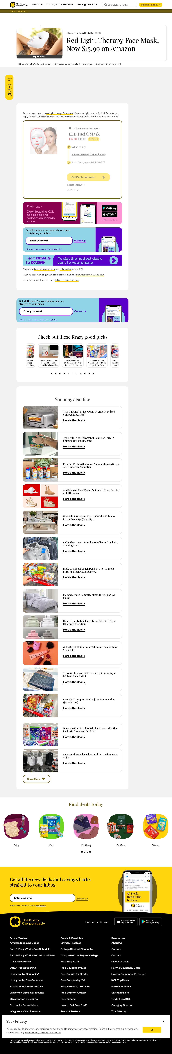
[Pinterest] (9, 93)
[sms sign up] (72, 260)
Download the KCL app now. (90, 274)
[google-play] (150, 922)
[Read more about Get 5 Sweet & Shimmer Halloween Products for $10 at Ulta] (40, 653)
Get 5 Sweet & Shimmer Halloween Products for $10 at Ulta (90, 648)
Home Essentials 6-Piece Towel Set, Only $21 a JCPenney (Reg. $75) (89, 622)
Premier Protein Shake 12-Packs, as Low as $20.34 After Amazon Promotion (91, 465)
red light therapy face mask (59, 113)
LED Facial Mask (84, 134)
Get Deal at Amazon (83, 177)
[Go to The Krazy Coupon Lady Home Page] (19, 5)
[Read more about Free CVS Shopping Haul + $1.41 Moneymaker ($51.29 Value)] (40, 705)
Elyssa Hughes (75, 33)
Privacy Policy (56, 249)
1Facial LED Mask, (88, 154)
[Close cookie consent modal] (164, 1021)
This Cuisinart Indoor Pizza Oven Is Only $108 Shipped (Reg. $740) (89, 413)
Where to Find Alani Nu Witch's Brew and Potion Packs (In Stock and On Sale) (90, 730)
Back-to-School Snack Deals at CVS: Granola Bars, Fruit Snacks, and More (88, 570)
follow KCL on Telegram (67, 280)
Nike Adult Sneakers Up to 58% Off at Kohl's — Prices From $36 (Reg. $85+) (89, 518)
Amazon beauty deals (44, 269)
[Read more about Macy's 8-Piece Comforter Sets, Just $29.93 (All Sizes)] (40, 601)
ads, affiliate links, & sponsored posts (43, 64)
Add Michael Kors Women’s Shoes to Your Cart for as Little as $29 (91, 491)
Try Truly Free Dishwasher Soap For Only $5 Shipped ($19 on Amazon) (88, 439)
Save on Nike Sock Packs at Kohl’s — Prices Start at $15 (90, 756)
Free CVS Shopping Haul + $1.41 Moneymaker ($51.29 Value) (89, 701)
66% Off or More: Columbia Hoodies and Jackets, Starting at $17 (90, 544)
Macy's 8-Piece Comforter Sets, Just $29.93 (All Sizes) (89, 596)
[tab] (55, 373)
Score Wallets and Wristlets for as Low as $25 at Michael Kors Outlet (89, 675)
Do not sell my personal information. (43, 1032)
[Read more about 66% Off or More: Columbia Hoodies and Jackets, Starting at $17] (40, 548)
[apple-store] (125, 922)
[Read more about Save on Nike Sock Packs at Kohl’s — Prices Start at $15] (40, 760)
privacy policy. (131, 1028)
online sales (65, 269)
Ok (152, 1030)
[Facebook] (9, 87)
